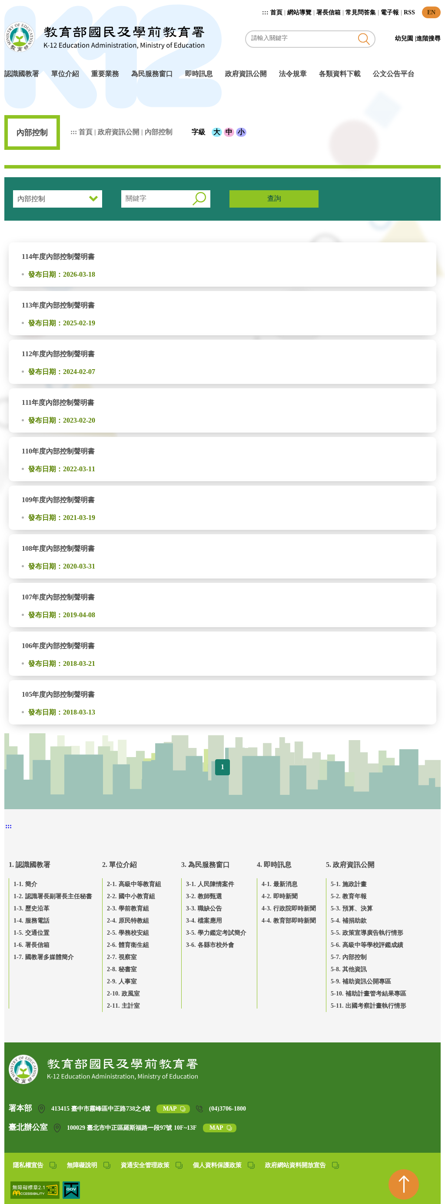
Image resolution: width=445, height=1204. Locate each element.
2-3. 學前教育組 (128, 908)
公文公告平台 (394, 73)
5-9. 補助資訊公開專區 (361, 981)
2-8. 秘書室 (122, 969)
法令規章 (293, 73)
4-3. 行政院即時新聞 (289, 908)
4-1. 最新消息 (280, 884)
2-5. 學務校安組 (128, 932)
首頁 (276, 12)
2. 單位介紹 (119, 864)
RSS (409, 12)
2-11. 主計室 (123, 1005)
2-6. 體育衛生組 (128, 945)
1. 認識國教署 (29, 864)
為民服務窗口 (152, 73)
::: (266, 12)
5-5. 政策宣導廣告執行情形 (367, 932)
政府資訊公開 (246, 73)
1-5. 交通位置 (31, 932)
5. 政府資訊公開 (350, 864)
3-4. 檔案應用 (204, 920)
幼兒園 (405, 38)
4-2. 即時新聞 (280, 896)
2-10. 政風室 (123, 993)
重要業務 (105, 73)
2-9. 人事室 (122, 981)
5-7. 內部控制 (349, 957)
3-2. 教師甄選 (204, 896)
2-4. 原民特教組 (128, 920)
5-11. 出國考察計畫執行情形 (368, 1005)
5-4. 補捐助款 (349, 920)
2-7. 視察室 (122, 957)
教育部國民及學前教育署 (104, 37)
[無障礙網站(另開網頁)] (36, 1196)
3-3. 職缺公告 (204, 908)
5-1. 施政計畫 (349, 884)
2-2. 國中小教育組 (131, 896)
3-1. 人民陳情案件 (210, 884)
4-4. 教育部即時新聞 (289, 920)
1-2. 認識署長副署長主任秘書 (52, 896)
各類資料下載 (340, 73)
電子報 (390, 12)
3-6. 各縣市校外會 (210, 945)
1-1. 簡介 (25, 884)
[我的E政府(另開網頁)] (71, 1196)
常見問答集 (360, 12)
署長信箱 (328, 12)
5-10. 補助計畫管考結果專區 (368, 993)
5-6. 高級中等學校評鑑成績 (367, 945)
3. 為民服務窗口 (205, 864)
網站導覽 (299, 12)
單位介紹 (65, 73)
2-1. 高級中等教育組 (134, 884)
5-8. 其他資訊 (349, 969)
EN (431, 12)
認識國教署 (21, 73)
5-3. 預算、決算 (352, 908)
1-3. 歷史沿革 (31, 908)
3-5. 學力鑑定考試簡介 (216, 932)
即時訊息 (199, 73)
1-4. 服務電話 (31, 920)
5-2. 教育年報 (349, 896)
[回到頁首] (404, 1184)
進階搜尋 (428, 38)
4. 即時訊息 (274, 864)
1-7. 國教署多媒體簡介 (43, 957)
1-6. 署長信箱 (31, 945)
